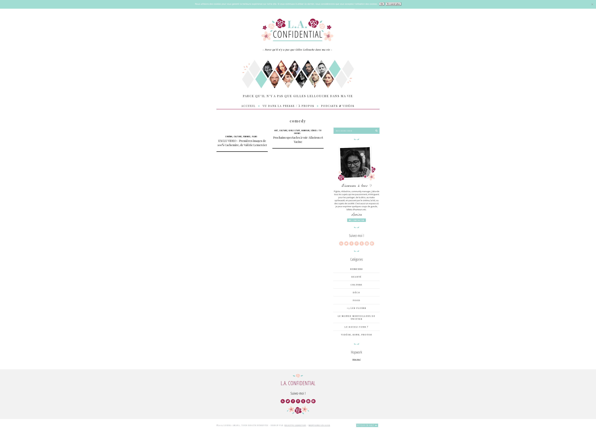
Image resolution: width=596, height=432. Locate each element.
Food (356, 300)
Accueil (248, 105)
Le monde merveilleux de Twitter (356, 317)
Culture (238, 136)
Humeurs (356, 269)
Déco (356, 292)
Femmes (247, 136)
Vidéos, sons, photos (356, 334)
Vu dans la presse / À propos (288, 105)
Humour (305, 130)
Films (254, 136)
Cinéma (228, 136)
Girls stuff (294, 130)
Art (276, 130)
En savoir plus (393, 4)
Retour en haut (366, 425)
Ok (381, 4)
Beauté (356, 276)
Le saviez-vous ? (356, 326)
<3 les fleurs (356, 308)
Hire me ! (356, 359)
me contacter (356, 220)
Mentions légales (319, 425)
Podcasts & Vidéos (337, 105)
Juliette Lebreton (295, 425)
